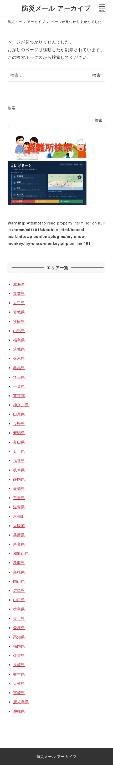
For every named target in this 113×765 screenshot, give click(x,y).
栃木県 (19, 358)
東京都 (19, 395)
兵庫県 (19, 534)
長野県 (19, 423)
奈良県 (19, 544)
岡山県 (19, 581)
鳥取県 (19, 562)
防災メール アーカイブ (56, 7)
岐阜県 (19, 469)
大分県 (19, 683)
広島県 (19, 590)
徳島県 (19, 608)
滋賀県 (19, 506)
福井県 (19, 460)
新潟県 (19, 432)
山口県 (19, 599)
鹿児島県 (21, 701)
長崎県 (19, 664)
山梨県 (19, 414)
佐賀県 (19, 655)
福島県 (19, 339)
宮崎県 (19, 692)
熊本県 (19, 674)
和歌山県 (21, 553)
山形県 (19, 330)
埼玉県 (19, 377)
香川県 (19, 618)
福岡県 (19, 646)
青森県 (19, 293)
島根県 (19, 572)
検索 (96, 75)
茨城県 (19, 349)
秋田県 (19, 321)
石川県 (19, 451)
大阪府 (19, 525)
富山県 (19, 441)
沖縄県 (19, 711)
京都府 (19, 516)
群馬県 (19, 367)
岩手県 (19, 302)
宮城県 (19, 311)
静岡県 (19, 479)
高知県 (19, 636)
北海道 (19, 284)
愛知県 (19, 488)
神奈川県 (21, 404)
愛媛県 (19, 627)
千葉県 (19, 386)
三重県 (19, 497)
